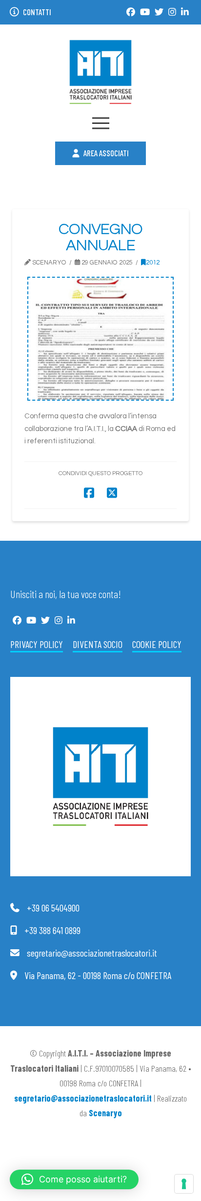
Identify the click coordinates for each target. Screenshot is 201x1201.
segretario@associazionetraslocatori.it (83, 1098)
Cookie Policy (156, 644)
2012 (153, 262)
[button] (101, 123)
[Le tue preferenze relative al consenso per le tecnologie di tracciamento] (184, 1184)
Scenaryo (105, 1112)
